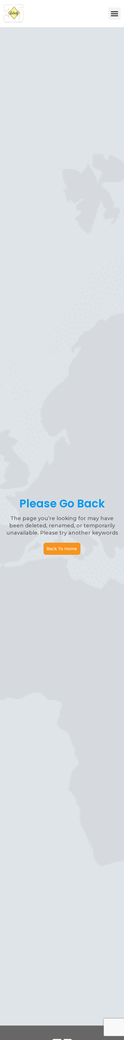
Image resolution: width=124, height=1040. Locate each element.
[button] (114, 14)
